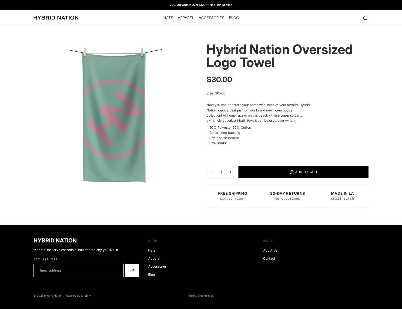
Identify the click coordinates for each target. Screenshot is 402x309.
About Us (270, 250)
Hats (151, 250)
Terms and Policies (201, 295)
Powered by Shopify (77, 295)
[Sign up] (132, 270)
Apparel (154, 258)
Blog (151, 274)
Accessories (157, 266)
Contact (269, 258)
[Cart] (365, 18)
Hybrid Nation (53, 295)
